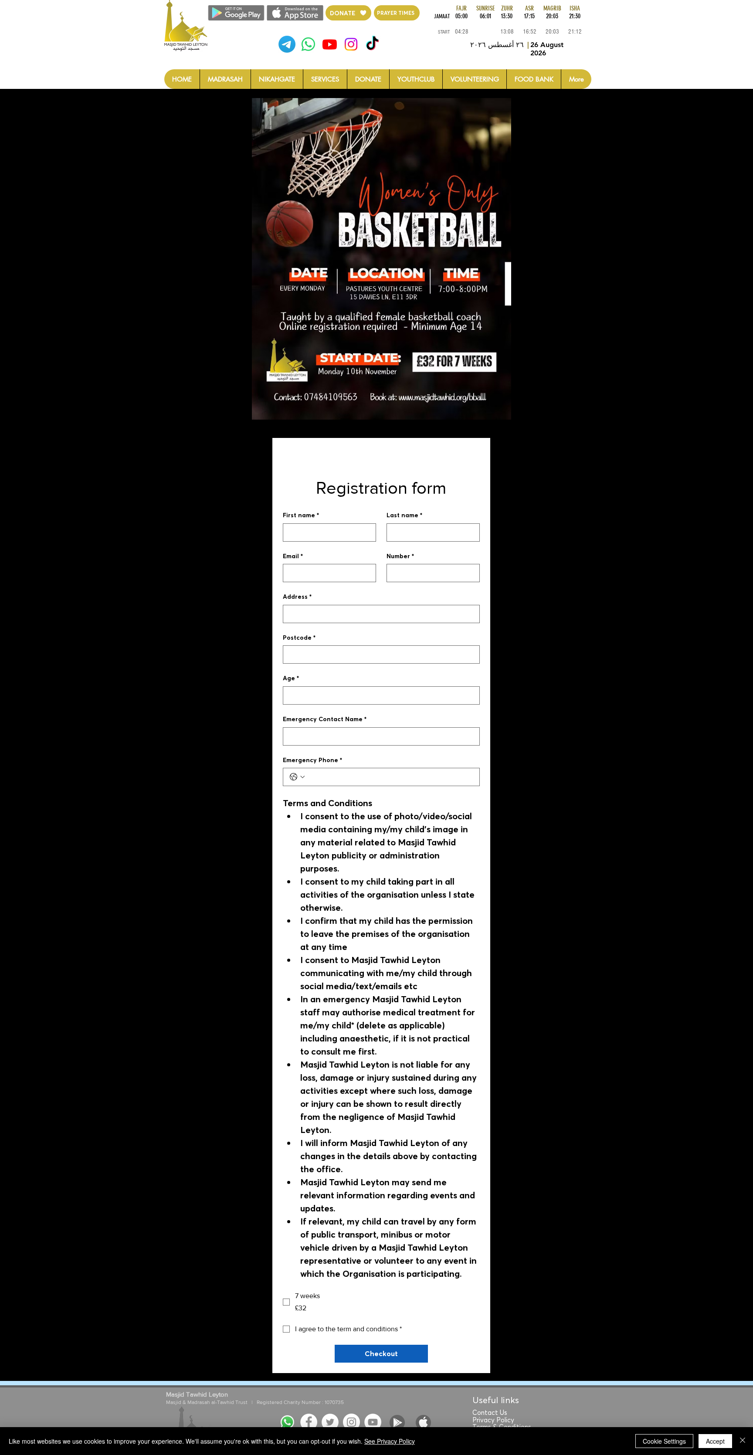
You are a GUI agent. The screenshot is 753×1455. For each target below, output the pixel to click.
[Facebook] (308, 1422)
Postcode (299, 637)
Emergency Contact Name (324, 719)
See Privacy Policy (389, 1441)
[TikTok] (372, 44)
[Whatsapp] (308, 44)
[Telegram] (286, 44)
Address (297, 596)
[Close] (742, 1441)
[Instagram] (351, 44)
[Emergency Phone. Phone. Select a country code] (297, 777)
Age (291, 678)
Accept (715, 1441)
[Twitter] (330, 1422)
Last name (404, 515)
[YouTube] (372, 1422)
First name (301, 515)
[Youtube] (329, 44)
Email (293, 556)
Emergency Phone (312, 760)
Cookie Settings (664, 1441)
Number (400, 556)
